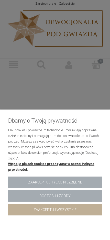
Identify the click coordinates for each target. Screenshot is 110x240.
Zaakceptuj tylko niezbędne (55, 182)
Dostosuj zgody (55, 196)
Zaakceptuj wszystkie (55, 210)
